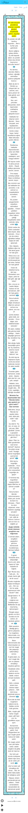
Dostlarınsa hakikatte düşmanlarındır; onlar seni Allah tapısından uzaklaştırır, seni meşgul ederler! (14, 152)
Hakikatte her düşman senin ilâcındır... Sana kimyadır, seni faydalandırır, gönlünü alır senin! (14, 122)
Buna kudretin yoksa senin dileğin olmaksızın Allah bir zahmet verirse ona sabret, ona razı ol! (14, 305)
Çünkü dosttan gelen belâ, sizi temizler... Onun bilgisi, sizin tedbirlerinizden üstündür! (14, 320)
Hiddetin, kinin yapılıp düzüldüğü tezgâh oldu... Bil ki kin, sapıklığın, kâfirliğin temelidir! (14, 387)
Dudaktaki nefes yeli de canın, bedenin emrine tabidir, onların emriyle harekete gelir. (14, 674)
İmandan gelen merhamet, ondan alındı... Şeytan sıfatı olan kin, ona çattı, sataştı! (14, 375)
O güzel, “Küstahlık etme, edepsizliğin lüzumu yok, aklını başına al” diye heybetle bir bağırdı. (14, 562)
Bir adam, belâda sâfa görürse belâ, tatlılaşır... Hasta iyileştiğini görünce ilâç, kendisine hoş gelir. (14, 334)
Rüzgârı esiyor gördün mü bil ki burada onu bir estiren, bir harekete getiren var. (14, 617)
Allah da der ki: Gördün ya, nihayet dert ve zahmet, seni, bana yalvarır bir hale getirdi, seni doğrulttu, (14, 90)
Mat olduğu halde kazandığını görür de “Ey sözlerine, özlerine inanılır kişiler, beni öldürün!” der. (14, 348)
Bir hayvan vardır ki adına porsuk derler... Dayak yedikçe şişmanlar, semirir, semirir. (14, 166)
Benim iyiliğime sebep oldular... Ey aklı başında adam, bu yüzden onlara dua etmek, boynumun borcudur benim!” (14, 57)
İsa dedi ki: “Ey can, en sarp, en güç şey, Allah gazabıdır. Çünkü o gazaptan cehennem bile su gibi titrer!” (14, 430)
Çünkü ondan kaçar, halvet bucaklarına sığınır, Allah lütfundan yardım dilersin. (14, 135)
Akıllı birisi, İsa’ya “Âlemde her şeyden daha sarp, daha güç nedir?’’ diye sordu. (14, 415)
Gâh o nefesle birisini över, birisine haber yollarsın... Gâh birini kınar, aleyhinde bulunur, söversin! (14, 690)
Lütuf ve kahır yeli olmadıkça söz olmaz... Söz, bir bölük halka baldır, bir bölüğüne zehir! (14, 770)
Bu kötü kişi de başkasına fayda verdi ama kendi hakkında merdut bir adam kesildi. (14, 361)
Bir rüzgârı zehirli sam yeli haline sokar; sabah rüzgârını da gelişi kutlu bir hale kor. (14, 746)
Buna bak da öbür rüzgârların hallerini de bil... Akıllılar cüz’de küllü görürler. (14, 704)
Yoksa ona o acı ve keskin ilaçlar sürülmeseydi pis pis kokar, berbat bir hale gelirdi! (14, 260)
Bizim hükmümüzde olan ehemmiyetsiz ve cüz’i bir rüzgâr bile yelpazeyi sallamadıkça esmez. (14, 647)
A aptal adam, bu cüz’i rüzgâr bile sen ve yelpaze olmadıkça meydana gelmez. (14, 661)
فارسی (25, 7)
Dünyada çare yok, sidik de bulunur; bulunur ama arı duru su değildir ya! (14, 519)
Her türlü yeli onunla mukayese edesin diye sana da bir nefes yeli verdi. (14, 758)
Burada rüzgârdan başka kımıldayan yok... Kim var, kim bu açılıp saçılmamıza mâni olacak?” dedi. (14, 587)
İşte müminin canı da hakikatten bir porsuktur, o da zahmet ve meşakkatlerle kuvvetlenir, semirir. (14, 190)
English (16, 7)
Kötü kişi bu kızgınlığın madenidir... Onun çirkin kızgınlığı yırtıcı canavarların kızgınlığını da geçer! (14, 468)
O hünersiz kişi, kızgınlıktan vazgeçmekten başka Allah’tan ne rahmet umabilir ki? (14, 483)
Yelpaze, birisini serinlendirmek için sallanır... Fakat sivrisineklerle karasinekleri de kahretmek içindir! (14, 783)
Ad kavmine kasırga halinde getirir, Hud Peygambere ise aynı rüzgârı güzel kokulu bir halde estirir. (14, 732)
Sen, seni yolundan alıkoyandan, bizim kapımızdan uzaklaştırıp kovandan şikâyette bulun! (14, 107)
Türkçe (20, 7)
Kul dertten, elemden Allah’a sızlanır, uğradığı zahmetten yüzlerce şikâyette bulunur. (14, 75)
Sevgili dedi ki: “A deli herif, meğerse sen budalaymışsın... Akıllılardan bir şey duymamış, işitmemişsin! (14, 602)
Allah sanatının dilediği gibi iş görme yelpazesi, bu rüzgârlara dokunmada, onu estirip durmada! (14, 632)
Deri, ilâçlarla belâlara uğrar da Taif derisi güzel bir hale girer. (14, 249)
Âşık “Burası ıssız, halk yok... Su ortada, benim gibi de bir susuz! (14, 574)
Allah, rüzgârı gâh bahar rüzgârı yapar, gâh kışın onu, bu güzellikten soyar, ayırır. (14, 717)
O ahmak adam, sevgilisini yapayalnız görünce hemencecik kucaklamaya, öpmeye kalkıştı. (14, 543)
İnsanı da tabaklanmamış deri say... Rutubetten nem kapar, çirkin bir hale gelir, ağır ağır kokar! (14, 274)
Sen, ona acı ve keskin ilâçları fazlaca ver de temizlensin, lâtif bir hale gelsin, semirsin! (14, 289)
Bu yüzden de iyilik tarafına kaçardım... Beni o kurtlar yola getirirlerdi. (14, 43)
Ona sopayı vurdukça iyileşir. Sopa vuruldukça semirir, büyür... (14, 176)
